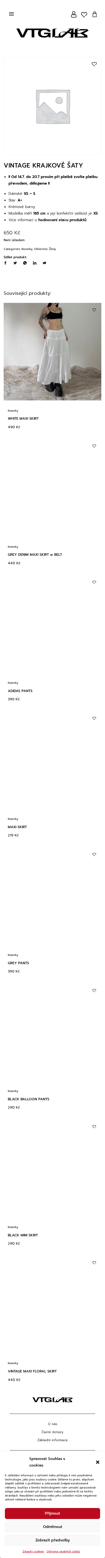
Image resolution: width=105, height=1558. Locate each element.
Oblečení (40, 249)
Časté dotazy (52, 1432)
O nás (52, 1424)
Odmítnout (52, 1526)
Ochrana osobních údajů (63, 1551)
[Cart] (95, 14)
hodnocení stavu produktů (62, 220)
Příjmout (52, 1513)
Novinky (26, 249)
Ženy (52, 249)
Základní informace (52, 1440)
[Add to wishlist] (94, 64)
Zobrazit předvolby (52, 1540)
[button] (97, 1462)
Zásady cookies (33, 1551)
